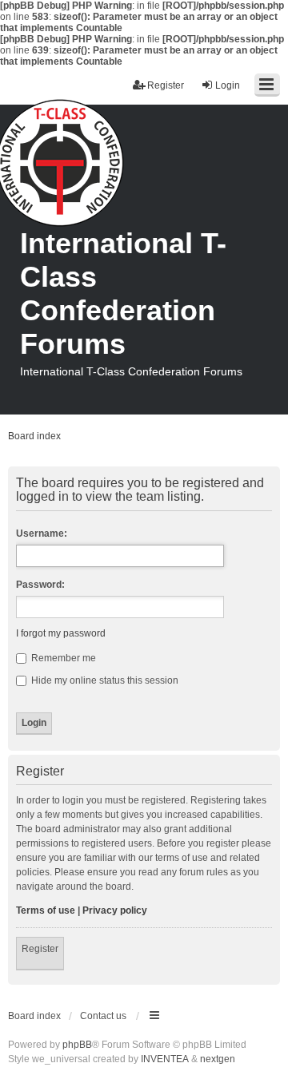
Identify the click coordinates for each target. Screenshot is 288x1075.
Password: (40, 584)
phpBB (77, 1044)
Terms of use (45, 910)
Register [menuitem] (165, 85)
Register (40, 948)
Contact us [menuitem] (103, 1015)
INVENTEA (165, 1059)
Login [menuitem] (227, 85)
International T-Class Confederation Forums (123, 293)
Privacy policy (114, 910)
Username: (41, 533)
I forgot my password (61, 633)
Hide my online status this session (103, 680)
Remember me (62, 658)
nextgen (217, 1059)
